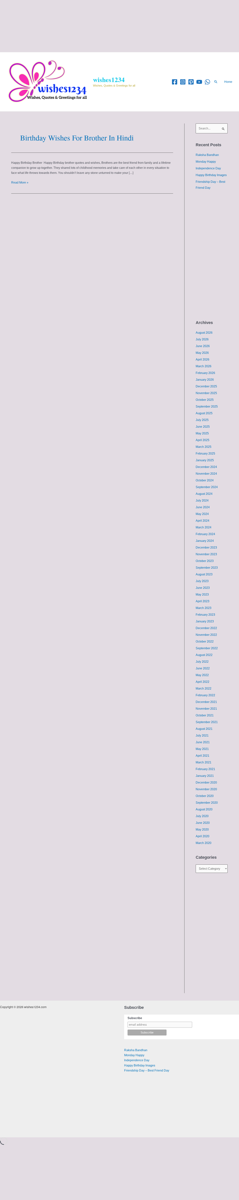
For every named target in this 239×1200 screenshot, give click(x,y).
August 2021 (204, 728)
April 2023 (202, 601)
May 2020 (202, 829)
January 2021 (205, 775)
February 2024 (205, 534)
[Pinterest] (191, 82)
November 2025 (206, 393)
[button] (216, 81)
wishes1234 (109, 79)
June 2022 (203, 668)
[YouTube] (199, 82)
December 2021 (206, 702)
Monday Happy (206, 161)
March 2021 (203, 762)
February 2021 (205, 769)
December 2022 (206, 628)
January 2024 (205, 540)
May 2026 (202, 352)
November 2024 (206, 473)
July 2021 (202, 735)
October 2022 (205, 641)
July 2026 (202, 339)
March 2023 (203, 608)
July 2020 (202, 816)
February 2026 (205, 373)
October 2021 (205, 715)
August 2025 (204, 413)
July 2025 (202, 420)
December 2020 (206, 782)
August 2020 (204, 809)
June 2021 (203, 742)
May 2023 (202, 594)
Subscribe (135, 1018)
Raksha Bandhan (207, 154)
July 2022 (202, 661)
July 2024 (202, 500)
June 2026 (203, 346)
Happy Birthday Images (211, 175)
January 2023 (205, 621)
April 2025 (202, 440)
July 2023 (202, 581)
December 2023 (206, 547)
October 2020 (205, 796)
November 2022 (206, 634)
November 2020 (206, 789)
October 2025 (205, 399)
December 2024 (206, 467)
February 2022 (205, 695)
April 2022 (202, 681)
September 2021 (207, 722)
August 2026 (204, 332)
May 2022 (202, 675)
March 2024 (203, 527)
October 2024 (205, 480)
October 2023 (205, 561)
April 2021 (202, 755)
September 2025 (207, 406)
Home (228, 81)
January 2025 (205, 460)
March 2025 (203, 446)
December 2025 (206, 386)
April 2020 (202, 836)
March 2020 (203, 843)
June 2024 (203, 507)
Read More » (19, 182)
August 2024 (204, 493)
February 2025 (205, 453)
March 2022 (203, 688)
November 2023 (206, 554)
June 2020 (203, 822)
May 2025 (202, 433)
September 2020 (207, 802)
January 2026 (205, 379)
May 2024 (202, 514)
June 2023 (203, 587)
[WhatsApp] (207, 82)
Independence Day (208, 168)
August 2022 (204, 655)
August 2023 (204, 574)
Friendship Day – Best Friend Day (146, 1070)
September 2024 (207, 487)
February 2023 (205, 614)
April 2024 (202, 520)
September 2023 (207, 567)
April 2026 (202, 359)
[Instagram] (183, 82)
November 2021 (206, 708)
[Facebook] (175, 82)
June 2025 (203, 426)
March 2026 (203, 366)
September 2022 (207, 648)
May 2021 (202, 749)
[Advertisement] (112, 26)
